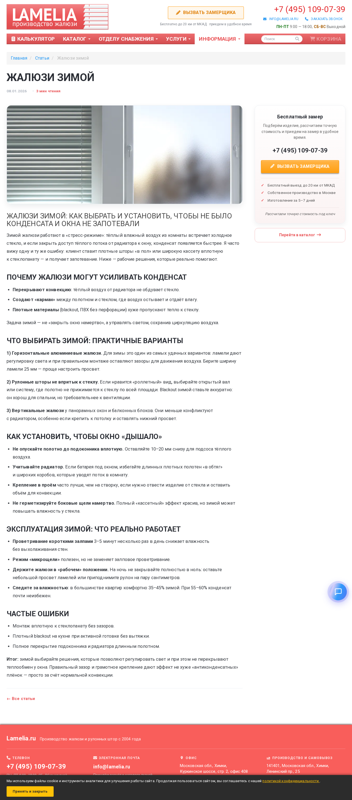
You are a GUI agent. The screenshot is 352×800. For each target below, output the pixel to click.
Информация (218, 39)
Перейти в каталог (297, 235)
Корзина (329, 39)
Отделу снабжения (127, 39)
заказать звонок (325, 19)
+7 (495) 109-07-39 (309, 9)
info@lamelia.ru (282, 19)
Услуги (177, 39)
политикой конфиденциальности (291, 781)
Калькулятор (35, 39)
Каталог (75, 39)
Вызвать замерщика (209, 12)
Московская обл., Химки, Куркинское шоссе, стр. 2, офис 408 (214, 768)
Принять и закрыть (30, 791)
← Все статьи (21, 698)
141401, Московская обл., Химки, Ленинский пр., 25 (297, 768)
